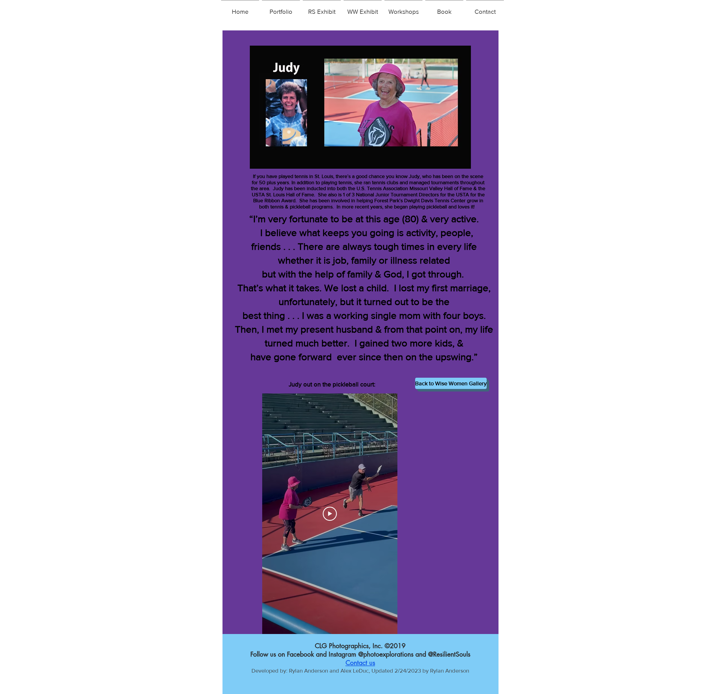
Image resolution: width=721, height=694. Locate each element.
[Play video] (330, 514)
